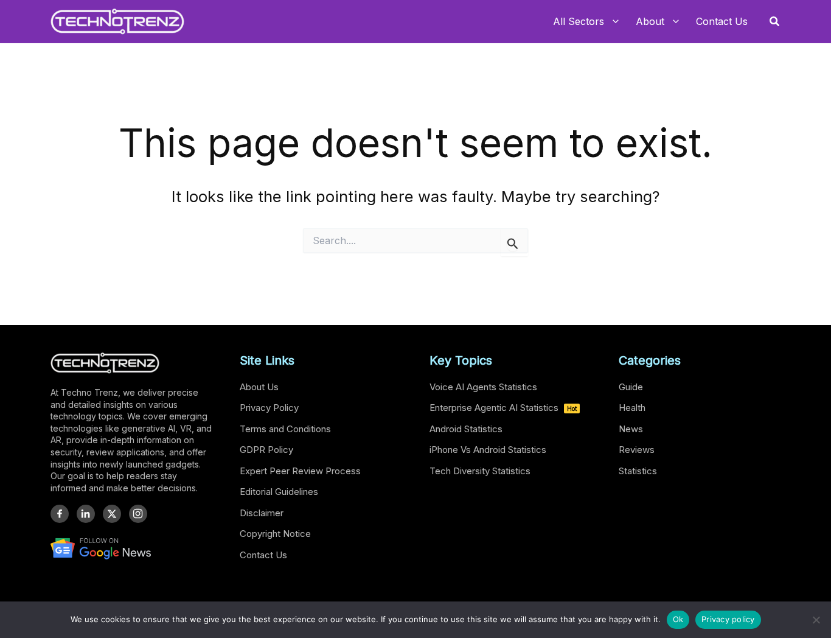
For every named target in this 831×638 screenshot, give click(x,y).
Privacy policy (728, 619)
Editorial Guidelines (279, 491)
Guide (631, 387)
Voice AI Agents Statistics (483, 387)
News (631, 429)
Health (632, 407)
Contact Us (263, 555)
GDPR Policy (266, 449)
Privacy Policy (269, 407)
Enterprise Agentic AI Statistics (503, 407)
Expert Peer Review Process (300, 471)
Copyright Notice (275, 533)
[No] (816, 620)
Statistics (638, 471)
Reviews (637, 449)
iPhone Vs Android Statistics (487, 449)
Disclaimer (261, 513)
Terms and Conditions (285, 429)
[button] (775, 21)
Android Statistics (465, 429)
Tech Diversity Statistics (479, 471)
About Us (259, 387)
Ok (678, 619)
